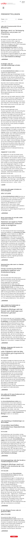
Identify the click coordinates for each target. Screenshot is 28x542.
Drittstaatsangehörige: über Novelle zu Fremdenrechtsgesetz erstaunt (13, 460)
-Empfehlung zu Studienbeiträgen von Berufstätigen (12, 421)
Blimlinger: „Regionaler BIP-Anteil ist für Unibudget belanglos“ (12, 348)
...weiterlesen (4, 59)
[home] (8, 3)
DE (22, 2)
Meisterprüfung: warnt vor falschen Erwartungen (12, 265)
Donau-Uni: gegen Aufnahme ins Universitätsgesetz (11, 190)
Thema (2, 19)
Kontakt (14, 536)
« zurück (3, 184)
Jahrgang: (20, 19)
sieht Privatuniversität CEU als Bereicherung (11, 27)
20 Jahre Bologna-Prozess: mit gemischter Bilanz (11, 510)
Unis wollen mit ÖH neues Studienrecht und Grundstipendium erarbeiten (12, 394)
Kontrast (23, 1)
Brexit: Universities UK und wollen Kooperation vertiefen (12, 218)
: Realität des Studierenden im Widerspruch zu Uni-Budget (10, 305)
